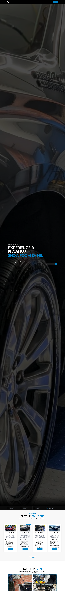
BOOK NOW (55, 1)
